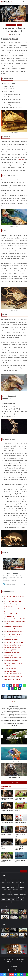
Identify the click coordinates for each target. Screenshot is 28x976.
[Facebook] (3, 685)
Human (21, 889)
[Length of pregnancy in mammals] (14, 911)
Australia (3, 882)
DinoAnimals (7, 959)
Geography (4, 889)
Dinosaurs (14, 25)
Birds (13, 882)
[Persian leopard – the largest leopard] (23, 917)
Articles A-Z (6, 961)
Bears (8, 882)
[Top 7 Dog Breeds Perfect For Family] (7, 793)
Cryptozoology (5, 884)
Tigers (13, 899)
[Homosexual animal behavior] (7, 855)
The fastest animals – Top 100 (13, 676)
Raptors (18, 897)
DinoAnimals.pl (14, 966)
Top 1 (17, 899)
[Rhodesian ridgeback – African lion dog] (21, 793)
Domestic (22, 884)
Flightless (22, 887)
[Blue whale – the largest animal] (21, 855)
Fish (17, 887)
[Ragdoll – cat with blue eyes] (14, 917)
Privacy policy (17, 961)
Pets (3, 897)
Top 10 (21, 899)
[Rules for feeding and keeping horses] (21, 829)
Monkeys (3, 894)
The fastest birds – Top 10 (12, 679)
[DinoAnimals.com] (7, 2)
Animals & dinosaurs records (12, 674)
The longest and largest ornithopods (14, 642)
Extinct (12, 887)
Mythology (16, 894)
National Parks (23, 894)
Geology (9, 889)
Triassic (9, 901)
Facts (23, 964)
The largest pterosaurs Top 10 (13, 663)
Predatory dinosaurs (10, 671)
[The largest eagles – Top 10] (23, 935)
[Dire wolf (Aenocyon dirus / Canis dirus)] (7, 805)
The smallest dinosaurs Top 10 (13, 660)
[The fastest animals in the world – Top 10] (5, 935)
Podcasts (7, 897)
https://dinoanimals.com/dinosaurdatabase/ (10, 720)
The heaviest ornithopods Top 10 (14, 645)
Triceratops (20, 160)
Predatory (13, 897)
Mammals (18, 892)
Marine (23, 892)
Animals (20, 879)
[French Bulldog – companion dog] (5, 917)
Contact (22, 961)
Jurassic (3, 892)
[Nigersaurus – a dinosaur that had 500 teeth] (23, 911)
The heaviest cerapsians (11, 639)
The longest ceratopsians (11, 637)
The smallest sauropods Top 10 (13, 657)
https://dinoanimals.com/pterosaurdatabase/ (14, 723)
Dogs (17, 884)
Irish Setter (17, 810)
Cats (17, 882)
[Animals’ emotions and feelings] (7, 842)
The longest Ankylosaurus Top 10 (14, 631)
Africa (3, 879)
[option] (14, 736)
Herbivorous (19, 25)
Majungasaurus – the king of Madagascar (14, 738)
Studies (8, 899)
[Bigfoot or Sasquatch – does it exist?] (7, 829)
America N (8, 879)
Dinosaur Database (8, 964)
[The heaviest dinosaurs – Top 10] (14, 935)
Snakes (3, 899)
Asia (25, 879)
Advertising (11, 961)
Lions (13, 892)
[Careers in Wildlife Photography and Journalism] (21, 842)
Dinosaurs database (10, 668)
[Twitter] (7, 685)
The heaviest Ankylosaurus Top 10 (14, 634)
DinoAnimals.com (13, 34)
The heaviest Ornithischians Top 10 (14, 619)
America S (14, 879)
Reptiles (24, 897)
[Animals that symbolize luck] (21, 817)
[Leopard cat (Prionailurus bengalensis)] (7, 817)
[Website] (11, 726)
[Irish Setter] (21, 805)
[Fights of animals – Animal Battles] (23, 930)
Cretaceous (8, 25)
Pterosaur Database (17, 964)
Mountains (9, 894)
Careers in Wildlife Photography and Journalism (19, 848)
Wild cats (15, 901)
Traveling (4, 901)
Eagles (3, 887)
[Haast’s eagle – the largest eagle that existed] (14, 930)
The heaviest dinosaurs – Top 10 (13, 601)
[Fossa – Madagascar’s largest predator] (5, 911)
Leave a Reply (14, 782)
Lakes (8, 892)
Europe (8, 887)
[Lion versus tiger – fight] (5, 930)
